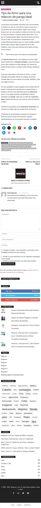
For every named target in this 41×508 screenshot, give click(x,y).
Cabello (6, 389)
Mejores (22, 409)
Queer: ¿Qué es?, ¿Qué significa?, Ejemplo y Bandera (17, 451)
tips (29, 146)
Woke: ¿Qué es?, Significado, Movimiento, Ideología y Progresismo (17, 443)
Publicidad (27, 505)
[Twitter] (23, 493)
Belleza (33, 386)
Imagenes (7, 405)
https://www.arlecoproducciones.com (20, 183)
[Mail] (18, 493)
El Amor (30, 143)
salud (11, 421)
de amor (23, 143)
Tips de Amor (5, 148)
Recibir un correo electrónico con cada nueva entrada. (19, 261)
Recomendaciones (7, 146)
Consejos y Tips (9, 7)
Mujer (11, 413)
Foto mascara (12, 193)
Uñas (13, 425)
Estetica (16, 401)
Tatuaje (17, 421)
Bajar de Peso (23, 386)
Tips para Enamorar (30, 148)
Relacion (16, 146)
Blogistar (3, 365)
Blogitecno (4, 368)
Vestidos (27, 425)
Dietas (28, 394)
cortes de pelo (6, 393)
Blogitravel (4, 372)
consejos (17, 143)
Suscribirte (34, 300)
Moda (33, 409)
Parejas (33, 144)
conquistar (32, 27)
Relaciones (23, 146)
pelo (4, 417)
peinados (28, 413)
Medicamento (9, 409)
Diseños (35, 393)
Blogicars (4, 356)
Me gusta (35, 291)
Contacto (19, 505)
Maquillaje (24, 405)
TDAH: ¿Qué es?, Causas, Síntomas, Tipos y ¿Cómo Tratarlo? (20, 448)
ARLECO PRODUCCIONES (10, 20)
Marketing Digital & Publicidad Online (12, 375)
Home (12, 505)
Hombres (33, 401)
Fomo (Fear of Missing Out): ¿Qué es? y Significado (17, 439)
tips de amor (10, 32)
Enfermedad (6, 401)
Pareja (27, 144)
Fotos (24, 401)
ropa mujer (35, 417)
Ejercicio (4, 397)
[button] (37, 3)
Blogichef (4, 362)
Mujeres (19, 413)
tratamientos (5, 425)
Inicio (2, 7)
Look (16, 405)
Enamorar (14, 144)
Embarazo (24, 397)
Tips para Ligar (6, 150)
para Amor (21, 144)
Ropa (26, 417)
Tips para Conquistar (17, 148)
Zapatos (36, 425)
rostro (4, 421)
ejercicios (13, 397)
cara (15, 390)
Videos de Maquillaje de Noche (9, 163)
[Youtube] (28, 493)
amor (3, 69)
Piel (10, 417)
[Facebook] (13, 493)
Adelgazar (5, 386)
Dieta (21, 394)
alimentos (13, 386)
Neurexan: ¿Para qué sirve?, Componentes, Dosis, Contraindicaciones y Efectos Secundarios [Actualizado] (24, 336)
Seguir (36, 295)
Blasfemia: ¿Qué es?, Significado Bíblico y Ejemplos (17, 435)
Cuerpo (14, 393)
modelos (4, 413)
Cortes (36, 390)
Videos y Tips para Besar (32, 163)
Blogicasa (4, 359)
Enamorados (5, 144)
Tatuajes (25, 421)
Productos (17, 417)
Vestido (19, 425)
